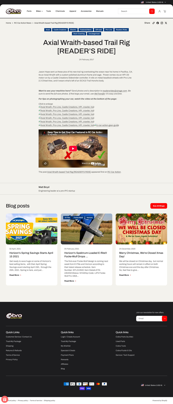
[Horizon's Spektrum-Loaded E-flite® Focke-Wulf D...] (86, 229)
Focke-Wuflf (78, 217)
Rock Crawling (79, 34)
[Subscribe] (164, 318)
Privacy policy (23, 400)
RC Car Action (114, 172)
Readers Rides (121, 30)
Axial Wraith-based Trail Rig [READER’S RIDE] (69, 172)
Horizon (90, 217)
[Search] (152, 11)
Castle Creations (60, 30)
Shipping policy (49, 400)
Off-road (98, 30)
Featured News (86, 30)
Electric (73, 30)
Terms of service (36, 400)
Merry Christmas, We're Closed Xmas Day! (141, 255)
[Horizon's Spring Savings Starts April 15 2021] (31, 229)
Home (8, 23)
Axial (48, 30)
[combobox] (136, 11)
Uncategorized (94, 34)
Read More (14, 275)
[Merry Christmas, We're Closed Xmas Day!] (141, 229)
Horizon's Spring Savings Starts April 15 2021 (31, 255)
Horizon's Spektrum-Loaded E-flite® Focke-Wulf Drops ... (85, 255)
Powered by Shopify (160, 400)
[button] (39, 11)
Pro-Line (109, 30)
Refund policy (11, 400)
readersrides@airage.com (115, 91)
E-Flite (67, 217)
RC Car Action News (22, 23)
